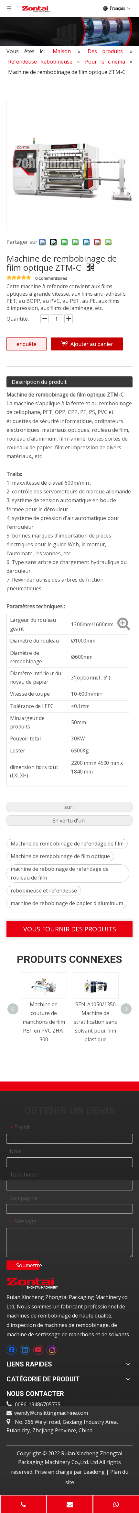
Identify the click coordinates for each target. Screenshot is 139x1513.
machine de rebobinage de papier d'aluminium (67, 903)
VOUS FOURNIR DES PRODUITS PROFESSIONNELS (69, 931)
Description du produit (39, 381)
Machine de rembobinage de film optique (60, 856)
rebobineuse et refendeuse (44, 890)
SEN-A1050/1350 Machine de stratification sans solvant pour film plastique (95, 1022)
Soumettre (27, 1265)
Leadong (94, 1471)
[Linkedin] (25, 1350)
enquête (26, 344)
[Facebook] (11, 1350)
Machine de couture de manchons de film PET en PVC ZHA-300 (44, 1022)
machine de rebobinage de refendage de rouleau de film (60, 873)
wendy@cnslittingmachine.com (51, 1412)
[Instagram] (51, 1350)
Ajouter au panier (91, 344)
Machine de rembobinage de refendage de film (67, 843)
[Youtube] (38, 1350)
